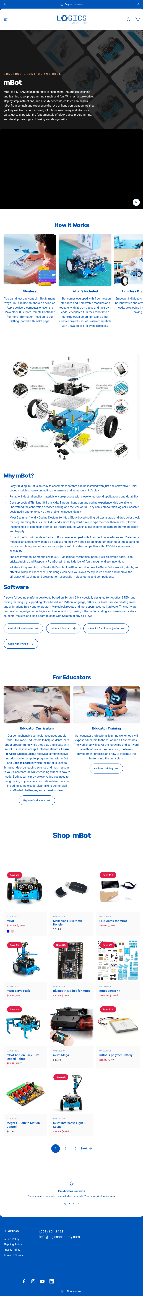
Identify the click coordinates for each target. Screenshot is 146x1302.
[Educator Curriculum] (37, 704)
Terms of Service (14, 1255)
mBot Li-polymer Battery (115, 1055)
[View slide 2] (69, 1204)
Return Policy (11, 1239)
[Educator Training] (106, 704)
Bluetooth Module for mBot (71, 990)
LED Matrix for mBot (113, 921)
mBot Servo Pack (18, 990)
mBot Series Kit (109, 990)
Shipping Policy (13, 1244)
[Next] (138, 4)
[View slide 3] (74, 1204)
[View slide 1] (65, 1204)
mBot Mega (61, 1055)
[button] (136, 202)
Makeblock (13, 917)
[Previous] (5, 4)
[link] (30, 260)
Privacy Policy (12, 1249)
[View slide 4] (78, 1204)
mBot (10, 921)
